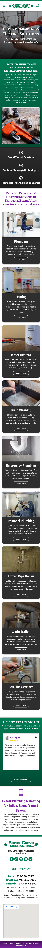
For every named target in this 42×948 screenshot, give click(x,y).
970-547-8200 (27, 883)
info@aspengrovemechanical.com (21, 887)
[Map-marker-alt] (21, 859)
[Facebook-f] (12, 859)
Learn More (21, 260)
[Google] (16, 859)
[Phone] (30, 859)
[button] (4, 6)
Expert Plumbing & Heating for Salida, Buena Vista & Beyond (21, 805)
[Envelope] (26, 859)
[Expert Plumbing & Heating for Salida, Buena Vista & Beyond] (21, 792)
